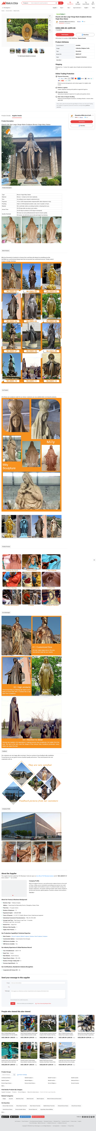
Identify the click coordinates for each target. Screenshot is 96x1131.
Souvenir (11, 1098)
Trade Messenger (25, 1116)
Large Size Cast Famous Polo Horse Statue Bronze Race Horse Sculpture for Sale (67, 1062)
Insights (79, 1121)
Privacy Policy (71, 1125)
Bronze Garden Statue (20, 1109)
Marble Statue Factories (49, 1105)
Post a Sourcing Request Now (43, 1003)
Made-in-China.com (42, 1123)
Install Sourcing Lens (39, 1116)
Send (13, 1003)
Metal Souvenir (30, 1098)
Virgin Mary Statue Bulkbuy (46, 1109)
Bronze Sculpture (16, 936)
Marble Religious (28, 1080)
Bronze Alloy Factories (8, 1105)
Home (3, 10)
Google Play (14, 1116)
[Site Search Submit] (60, 3)
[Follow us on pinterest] (91, 1116)
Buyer (61, 7)
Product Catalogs (22, 1074)
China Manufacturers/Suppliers (36, 1121)
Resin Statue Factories (35, 1105)
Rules (93, 7)
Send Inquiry (65, 34)
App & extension (77, 7)
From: (8, 983)
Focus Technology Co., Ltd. (37, 1125)
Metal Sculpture (40, 1098)
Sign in (92, 4)
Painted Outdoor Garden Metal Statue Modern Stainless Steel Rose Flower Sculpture (29, 1062)
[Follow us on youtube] (89, 1116)
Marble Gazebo (74, 1077)
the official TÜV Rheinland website (45, 876)
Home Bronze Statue (7, 1109)
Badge (4, 1098)
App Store (5, 1116)
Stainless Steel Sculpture (36, 936)
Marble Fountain (52, 1077)
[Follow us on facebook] (83, 1116)
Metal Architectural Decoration (54, 1098)
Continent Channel (65, 1121)
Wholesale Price (57, 1121)
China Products (25, 1121)
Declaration (63, 1125)
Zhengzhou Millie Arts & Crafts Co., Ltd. (67, 21)
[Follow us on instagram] (87, 1116)
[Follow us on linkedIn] (93, 1116)
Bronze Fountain (75, 1083)
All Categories (7, 7)
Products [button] (25, 3)
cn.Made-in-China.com (62, 1123)
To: (9, 987)
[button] (56, 3)
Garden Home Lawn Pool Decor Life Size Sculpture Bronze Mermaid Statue (10, 1062)
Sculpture (45, 936)
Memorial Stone (75, 1080)
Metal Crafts (16, 10)
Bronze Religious (52, 1083)
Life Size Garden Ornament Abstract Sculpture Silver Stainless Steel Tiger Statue (48, 1035)
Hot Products (17, 1121)
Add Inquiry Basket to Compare (27, 56)
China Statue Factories (21, 1105)
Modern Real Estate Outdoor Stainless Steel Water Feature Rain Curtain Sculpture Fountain (47, 1062)
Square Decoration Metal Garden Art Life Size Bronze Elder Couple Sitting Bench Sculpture (86, 1035)
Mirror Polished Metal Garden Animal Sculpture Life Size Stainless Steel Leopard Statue (10, 1035)
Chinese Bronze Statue (63, 1105)
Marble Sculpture (25, 936)
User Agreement (56, 1125)
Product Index (73, 1121)
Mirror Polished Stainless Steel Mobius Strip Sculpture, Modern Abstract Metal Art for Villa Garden (67, 1035)
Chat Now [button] (86, 34)
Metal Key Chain (20, 1098)
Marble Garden (51, 1080)
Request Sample (82, 38)
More (3, 1112)
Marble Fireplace (5, 1080)
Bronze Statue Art (33, 1109)
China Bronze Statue (76, 1105)
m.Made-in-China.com (51, 1123)
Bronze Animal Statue (30, 1083)
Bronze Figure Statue (6, 1083)
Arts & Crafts (9, 10)
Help (68, 7)
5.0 (77, 117)
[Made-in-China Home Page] (10, 3)
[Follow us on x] (85, 1116)
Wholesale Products (48, 1121)
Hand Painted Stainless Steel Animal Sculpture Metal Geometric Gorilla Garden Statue (29, 1035)
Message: (7, 991)
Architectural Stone (6, 1077)
